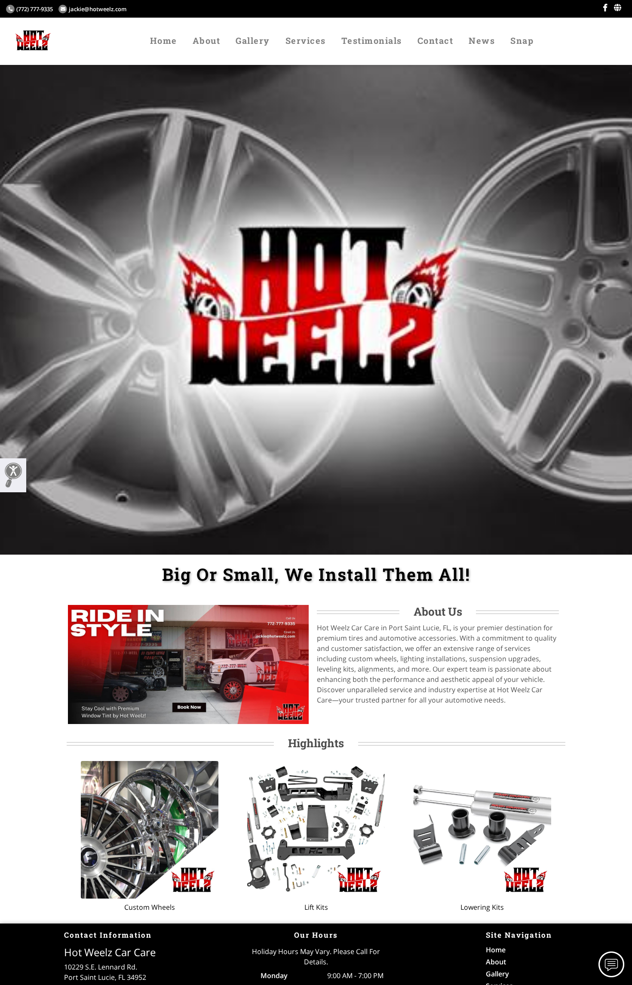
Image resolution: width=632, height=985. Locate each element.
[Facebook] (605, 8)
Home (163, 40)
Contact (435, 40)
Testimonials (371, 40)
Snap (522, 40)
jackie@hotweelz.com (97, 9)
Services (305, 40)
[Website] (617, 8)
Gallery (253, 40)
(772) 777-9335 (34, 9)
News (482, 40)
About (207, 40)
